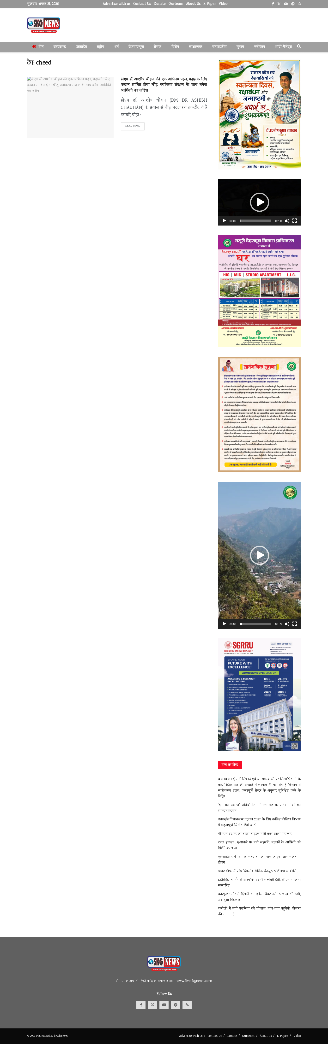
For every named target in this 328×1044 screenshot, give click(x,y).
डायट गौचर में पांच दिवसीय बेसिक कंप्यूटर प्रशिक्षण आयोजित (258, 871)
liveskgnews (60, 1036)
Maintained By (45, 1036)
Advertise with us (116, 4)
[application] (259, 202)
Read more (135, 126)
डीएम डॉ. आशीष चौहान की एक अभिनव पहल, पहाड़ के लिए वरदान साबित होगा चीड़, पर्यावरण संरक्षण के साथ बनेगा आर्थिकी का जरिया (164, 85)
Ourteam (176, 4)
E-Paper (209, 4)
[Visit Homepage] (43, 25)
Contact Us (142, 4)
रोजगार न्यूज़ (136, 47)
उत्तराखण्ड (60, 47)
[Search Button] (299, 47)
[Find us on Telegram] (175, 1005)
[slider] (255, 221)
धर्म (116, 47)
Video (223, 4)
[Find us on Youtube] (164, 1005)
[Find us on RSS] (187, 1005)
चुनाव (240, 47)
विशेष (175, 47)
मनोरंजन (259, 47)
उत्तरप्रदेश (81, 47)
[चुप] (287, 220)
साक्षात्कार (195, 47)
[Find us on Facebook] (141, 1005)
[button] (259, 202)
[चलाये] (224, 220)
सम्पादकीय (219, 47)
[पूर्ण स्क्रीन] (294, 220)
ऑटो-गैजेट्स (283, 47)
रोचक (157, 47)
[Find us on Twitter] (152, 1005)
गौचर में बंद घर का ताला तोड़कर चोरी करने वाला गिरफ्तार (255, 834)
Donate (160, 4)
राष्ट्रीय (100, 47)
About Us (193, 4)
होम (41, 47)
